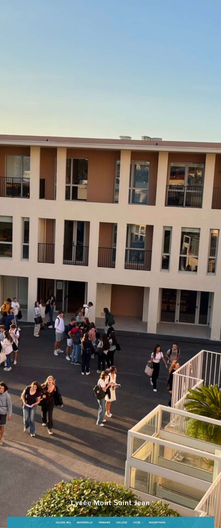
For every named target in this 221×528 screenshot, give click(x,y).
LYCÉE (136, 522)
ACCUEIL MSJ (63, 522)
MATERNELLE (85, 522)
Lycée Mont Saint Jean (110, 503)
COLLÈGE (121, 522)
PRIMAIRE (104, 522)
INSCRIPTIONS (157, 522)
